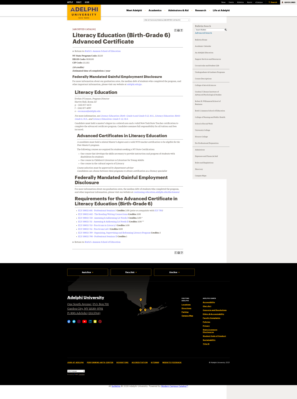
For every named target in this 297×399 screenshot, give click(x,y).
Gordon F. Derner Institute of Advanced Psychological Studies (208, 93)
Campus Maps (200, 176)
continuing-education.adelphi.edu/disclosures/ (157, 192)
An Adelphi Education (204, 53)
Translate (82, 374)
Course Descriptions (203, 79)
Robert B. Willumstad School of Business (208, 103)
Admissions (200, 150)
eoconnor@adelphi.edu (89, 111)
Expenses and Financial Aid (206, 156)
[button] (273, 2)
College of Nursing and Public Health (210, 117)
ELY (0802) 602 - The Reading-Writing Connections (103, 214)
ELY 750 (158, 211)
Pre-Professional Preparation (207, 143)
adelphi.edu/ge (134, 84)
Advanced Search (203, 33)
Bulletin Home (201, 40)
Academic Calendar (203, 46)
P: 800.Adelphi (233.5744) (83, 313)
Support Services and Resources (208, 59)
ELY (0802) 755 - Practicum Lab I (94, 229)
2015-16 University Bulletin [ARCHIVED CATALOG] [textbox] (162, 20)
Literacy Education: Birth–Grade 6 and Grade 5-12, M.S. (127, 116)
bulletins (116, 386)
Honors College (201, 137)
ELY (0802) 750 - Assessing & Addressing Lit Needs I (103, 218)
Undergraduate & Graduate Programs (210, 72)
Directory (199, 169)
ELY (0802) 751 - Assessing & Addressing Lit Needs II (103, 222)
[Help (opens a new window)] (181, 30)
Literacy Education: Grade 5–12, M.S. (110, 119)
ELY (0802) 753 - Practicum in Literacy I (97, 225)
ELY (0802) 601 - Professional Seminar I (97, 211)
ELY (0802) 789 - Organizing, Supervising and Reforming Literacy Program (114, 233)
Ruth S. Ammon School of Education (103, 51)
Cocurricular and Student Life (207, 66)
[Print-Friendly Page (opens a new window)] (178, 30)
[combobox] (167, 20)
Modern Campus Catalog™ (174, 386)
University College (202, 130)
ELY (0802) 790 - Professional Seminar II (97, 237)
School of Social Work (204, 124)
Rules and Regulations (204, 163)
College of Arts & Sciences (205, 85)
